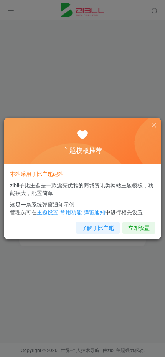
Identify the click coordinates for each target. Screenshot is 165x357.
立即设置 (139, 227)
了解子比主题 (98, 227)
